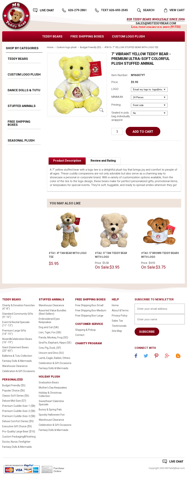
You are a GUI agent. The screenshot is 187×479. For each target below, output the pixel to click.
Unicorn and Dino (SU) (51, 352)
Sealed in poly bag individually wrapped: (120, 116)
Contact (79, 334)
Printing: (116, 104)
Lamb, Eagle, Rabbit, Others (54, 358)
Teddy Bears (52, 36)
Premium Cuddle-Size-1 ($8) (18, 405)
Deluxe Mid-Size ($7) (14, 400)
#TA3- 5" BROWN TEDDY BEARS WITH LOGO (160, 255)
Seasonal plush (21, 140)
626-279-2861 (77, 10)
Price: (114, 82)
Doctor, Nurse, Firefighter (16, 441)
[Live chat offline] (173, 461)
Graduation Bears (49, 382)
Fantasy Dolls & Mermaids (17, 360)
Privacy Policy (119, 315)
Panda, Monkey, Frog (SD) (53, 337)
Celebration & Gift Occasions (18, 371)
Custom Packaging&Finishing (19, 436)
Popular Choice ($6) (13, 390)
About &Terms (120, 310)
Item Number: (119, 75)
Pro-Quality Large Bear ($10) (18, 431)
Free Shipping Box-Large (89, 315)
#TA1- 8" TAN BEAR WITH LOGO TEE (68, 255)
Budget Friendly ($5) (90, 47)
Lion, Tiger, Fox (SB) (50, 332)
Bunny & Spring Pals (50, 409)
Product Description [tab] (67, 160)
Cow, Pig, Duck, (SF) (50, 347)
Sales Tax (117, 320)
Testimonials (119, 325)
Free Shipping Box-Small (89, 305)
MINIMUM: (117, 97)
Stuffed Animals (22, 106)
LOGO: (115, 89)
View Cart (177, 10)
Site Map (117, 330)
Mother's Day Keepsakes (53, 387)
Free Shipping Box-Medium (90, 310)
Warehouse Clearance (15, 366)
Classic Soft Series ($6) (15, 395)
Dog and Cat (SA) (49, 327)
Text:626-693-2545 (114, 10)
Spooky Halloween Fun (52, 414)
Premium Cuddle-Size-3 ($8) (18, 416)
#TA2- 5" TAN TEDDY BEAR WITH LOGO (111, 255)
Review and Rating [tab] (103, 160)
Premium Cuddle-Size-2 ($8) (18, 411)
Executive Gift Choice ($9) (17, 426)
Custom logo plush (128, 36)
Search (148, 10)
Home (50, 47)
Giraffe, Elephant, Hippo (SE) (55, 342)
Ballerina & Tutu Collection (17, 355)
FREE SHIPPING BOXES (87, 36)
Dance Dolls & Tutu (24, 90)
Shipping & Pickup (85, 329)
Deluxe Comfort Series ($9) (18, 421)
